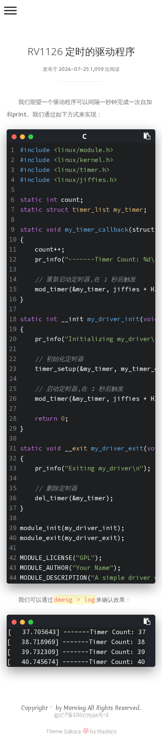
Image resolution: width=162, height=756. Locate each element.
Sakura (72, 731)
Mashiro (107, 731)
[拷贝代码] (147, 135)
